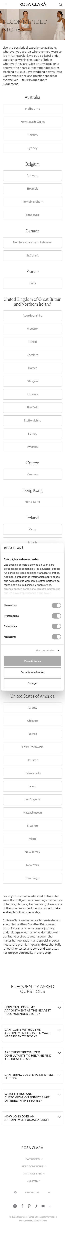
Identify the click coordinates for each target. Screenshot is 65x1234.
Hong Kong (32, 501)
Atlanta (33, 707)
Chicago (32, 720)
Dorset (32, 368)
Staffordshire (32, 420)
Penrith (33, 135)
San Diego (32, 878)
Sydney (33, 148)
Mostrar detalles (45, 650)
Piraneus (32, 474)
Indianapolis (32, 773)
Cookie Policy (40, 1220)
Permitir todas (32, 661)
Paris (32, 283)
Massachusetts (32, 812)
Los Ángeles (32, 799)
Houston (32, 760)
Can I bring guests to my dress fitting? (29, 1076)
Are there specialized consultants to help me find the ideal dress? (27, 1056)
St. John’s (32, 255)
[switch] (56, 616)
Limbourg (32, 214)
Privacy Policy (26, 1220)
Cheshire (32, 355)
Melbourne (32, 108)
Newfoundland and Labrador (32, 242)
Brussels (32, 188)
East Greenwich (32, 747)
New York (32, 865)
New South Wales (32, 121)
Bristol (32, 341)
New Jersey (32, 852)
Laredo (32, 786)
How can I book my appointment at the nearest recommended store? (27, 1011)
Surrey (32, 433)
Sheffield (32, 407)
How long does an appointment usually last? (26, 1118)
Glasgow (32, 381)
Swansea (32, 446)
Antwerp (32, 175)
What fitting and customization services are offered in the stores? (27, 1097)
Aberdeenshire (32, 315)
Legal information (48, 1216)
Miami (32, 838)
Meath (32, 542)
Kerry (32, 529)
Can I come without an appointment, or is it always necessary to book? (27, 1033)
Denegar (33, 683)
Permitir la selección (32, 672)
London (32, 394)
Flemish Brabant (33, 201)
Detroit (32, 733)
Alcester (32, 328)
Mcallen (32, 825)
